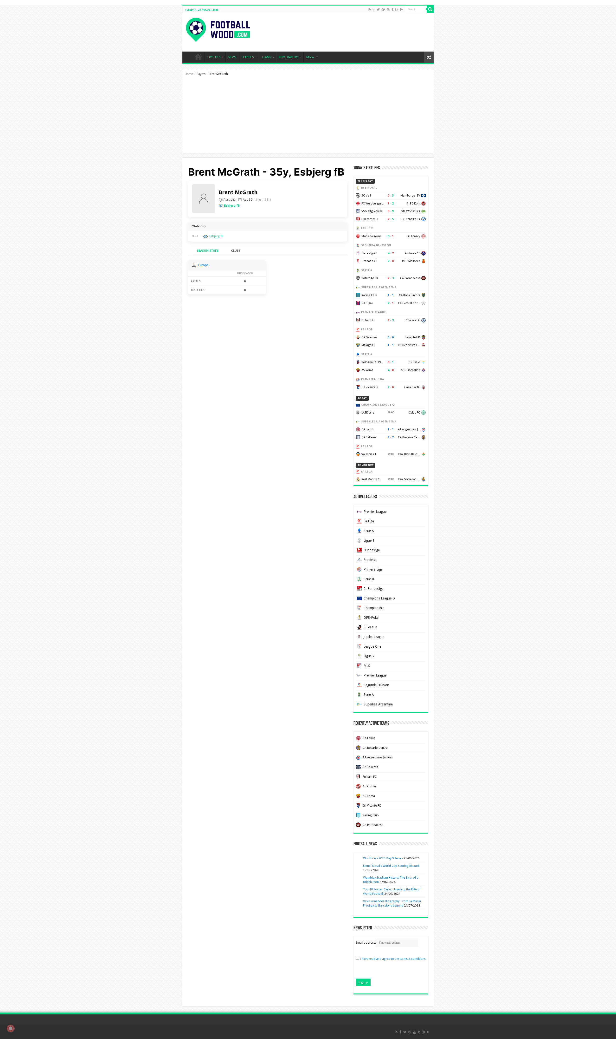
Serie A (369, 531)
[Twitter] (378, 9)
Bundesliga (372, 550)
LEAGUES (248, 57)
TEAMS (266, 57)
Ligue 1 (369, 540)
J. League (370, 627)
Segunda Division (376, 685)
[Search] (430, 9)
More (310, 57)
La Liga (369, 521)
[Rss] (370, 9)
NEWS (232, 57)
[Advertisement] (308, 116)
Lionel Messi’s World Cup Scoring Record (391, 866)
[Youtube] (388, 9)
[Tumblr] (392, 9)
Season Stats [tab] (207, 250)
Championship (374, 608)
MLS (367, 666)
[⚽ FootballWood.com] (218, 29)
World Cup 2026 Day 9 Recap (383, 858)
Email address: (366, 942)
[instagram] (397, 9)
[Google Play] (401, 9)
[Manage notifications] (10, 1028)
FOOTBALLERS (289, 57)
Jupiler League (374, 637)
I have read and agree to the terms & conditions (393, 958)
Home (189, 74)
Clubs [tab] (235, 250)
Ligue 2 (369, 656)
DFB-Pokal (371, 617)
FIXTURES (214, 57)
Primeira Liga (373, 569)
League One (372, 646)
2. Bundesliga (374, 589)
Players (200, 74)
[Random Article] (429, 57)
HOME (198, 57)
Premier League (375, 511)
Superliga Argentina (378, 704)
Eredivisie (370, 560)
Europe (203, 265)
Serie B (369, 579)
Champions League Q (379, 598)
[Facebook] (373, 9)
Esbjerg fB (232, 205)
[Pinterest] (383, 9)
